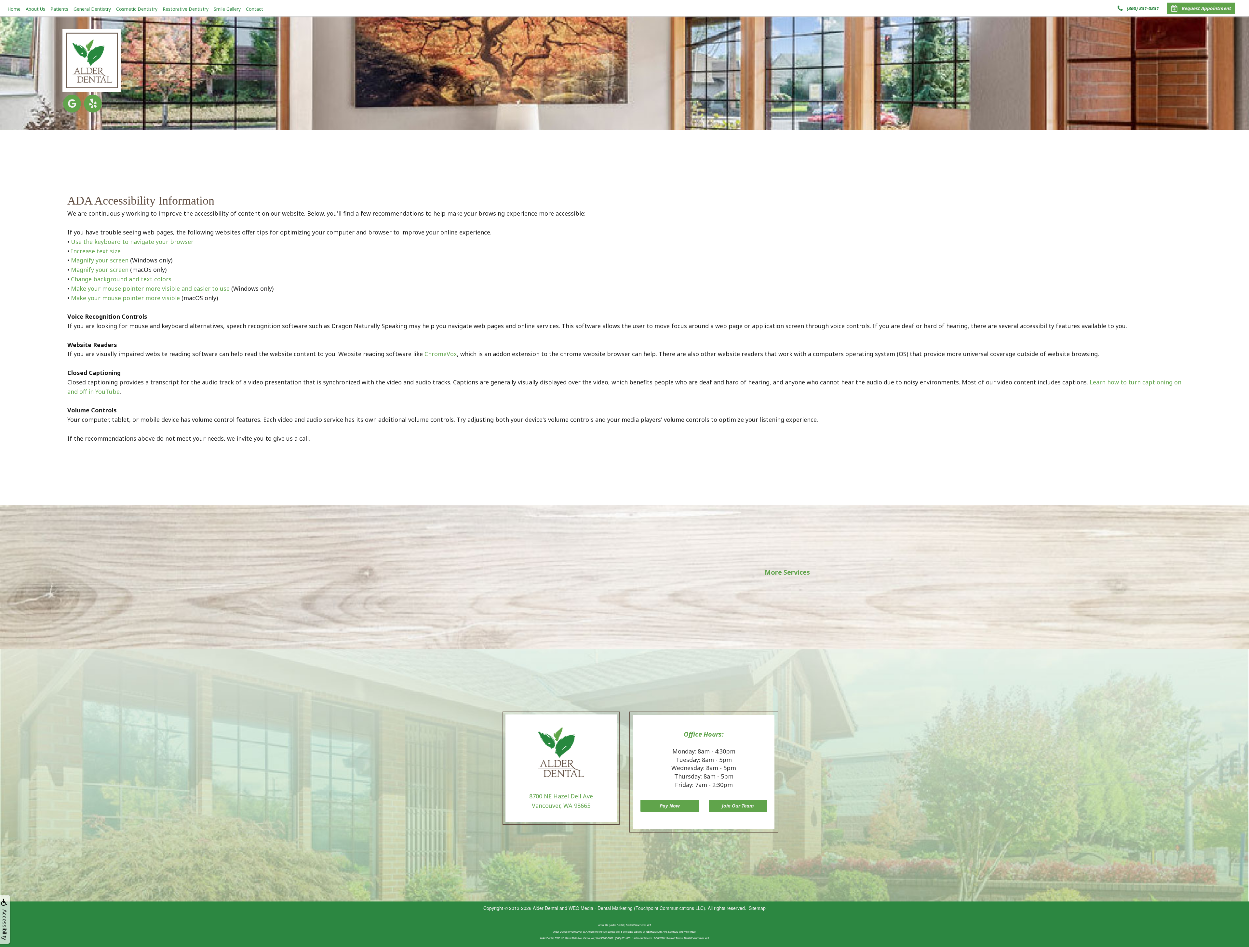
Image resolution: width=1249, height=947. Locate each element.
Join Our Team (738, 805)
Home (13, 9)
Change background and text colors (121, 279)
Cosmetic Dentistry (136, 9)
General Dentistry (92, 9)
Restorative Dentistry (185, 9)
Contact (254, 9)
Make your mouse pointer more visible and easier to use (150, 288)
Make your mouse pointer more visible (125, 298)
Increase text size (96, 251)
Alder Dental (545, 908)
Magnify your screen (99, 260)
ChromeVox (440, 354)
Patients (59, 9)
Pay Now (670, 805)
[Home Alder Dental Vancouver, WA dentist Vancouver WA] (91, 60)
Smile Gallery (227, 9)
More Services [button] (787, 572)
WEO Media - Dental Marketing (601, 908)
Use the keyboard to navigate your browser (132, 242)
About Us (35, 9)
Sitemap (757, 908)
